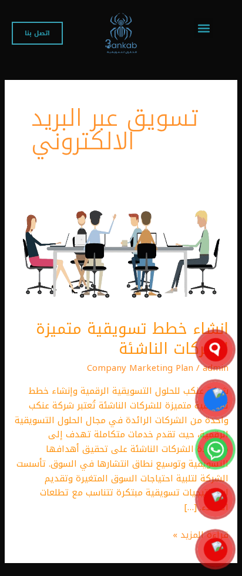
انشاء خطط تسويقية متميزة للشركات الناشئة (132, 338)
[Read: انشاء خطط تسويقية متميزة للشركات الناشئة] (121, 250)
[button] (203, 28)
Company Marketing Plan (140, 368)
